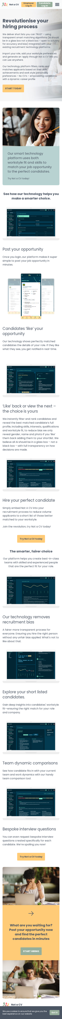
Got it (55, 1012)
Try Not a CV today (31, 538)
